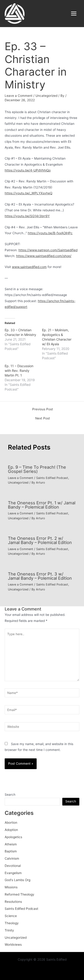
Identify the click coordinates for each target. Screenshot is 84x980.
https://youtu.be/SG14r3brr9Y (27, 216)
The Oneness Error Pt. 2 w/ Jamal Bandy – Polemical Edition (40, 540)
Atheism (11, 844)
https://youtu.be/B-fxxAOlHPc (50, 233)
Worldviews (13, 944)
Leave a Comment (18, 96)
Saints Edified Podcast (52, 478)
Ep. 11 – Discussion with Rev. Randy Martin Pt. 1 (19, 370)
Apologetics (13, 837)
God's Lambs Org (17, 880)
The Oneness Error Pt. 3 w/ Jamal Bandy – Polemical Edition (40, 576)
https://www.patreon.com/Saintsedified (47, 250)
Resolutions (13, 901)
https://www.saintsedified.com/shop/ (43, 256)
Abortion (11, 822)
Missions (11, 887)
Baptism (11, 851)
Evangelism (13, 873)
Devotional (13, 866)
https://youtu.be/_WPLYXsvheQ (28, 193)
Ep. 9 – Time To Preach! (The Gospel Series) (37, 469)
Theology (12, 923)
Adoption (11, 830)
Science (11, 916)
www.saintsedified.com (29, 267)
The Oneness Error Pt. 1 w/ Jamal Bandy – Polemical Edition (41, 504)
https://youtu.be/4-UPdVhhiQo (28, 170)
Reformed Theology (19, 894)
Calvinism (12, 858)
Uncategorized (46, 96)
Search (10, 794)
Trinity (9, 930)
